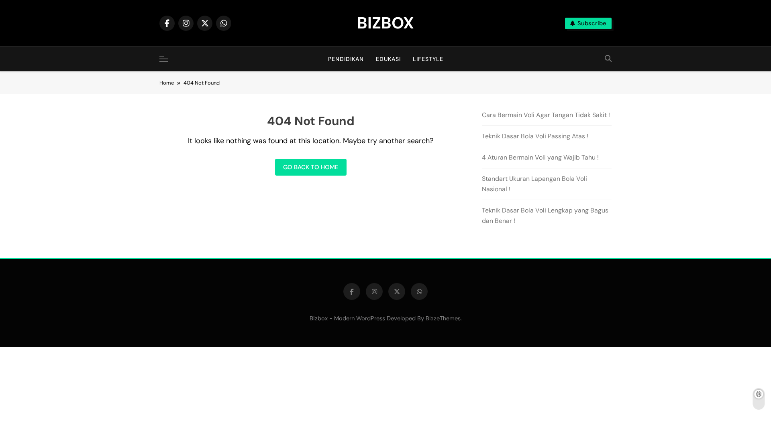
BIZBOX (385, 22)
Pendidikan (346, 59)
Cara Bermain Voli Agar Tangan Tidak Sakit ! (546, 115)
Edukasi (388, 59)
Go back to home (311, 167)
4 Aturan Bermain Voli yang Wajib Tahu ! (540, 157)
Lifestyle (428, 59)
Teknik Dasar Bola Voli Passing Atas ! (535, 136)
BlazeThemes (443, 318)
